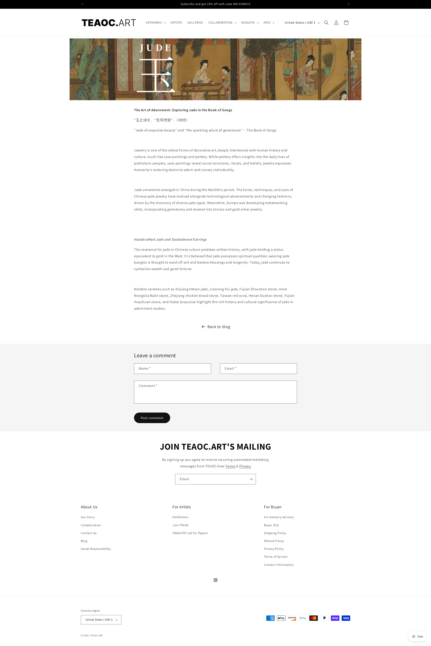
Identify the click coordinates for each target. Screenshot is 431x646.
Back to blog (218, 326)
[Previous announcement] (82, 4)
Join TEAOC (180, 525)
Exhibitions (180, 517)
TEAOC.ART (96, 635)
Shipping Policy (275, 533)
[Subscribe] (251, 479)
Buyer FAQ (271, 525)
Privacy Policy (274, 549)
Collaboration (91, 525)
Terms (230, 466)
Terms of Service (276, 557)
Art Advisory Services (279, 517)
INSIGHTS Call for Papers (190, 533)
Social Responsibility (96, 549)
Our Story (88, 517)
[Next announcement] (349, 4)
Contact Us (89, 533)
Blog (84, 541)
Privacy (245, 466)
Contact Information (279, 565)
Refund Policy (274, 541)
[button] (155, 22)
